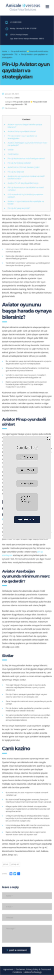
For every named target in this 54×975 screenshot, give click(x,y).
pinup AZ (15, 864)
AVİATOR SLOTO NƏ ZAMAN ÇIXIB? (24, 167)
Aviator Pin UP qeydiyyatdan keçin (23, 183)
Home (4, 51)
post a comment (18, 950)
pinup (5, 864)
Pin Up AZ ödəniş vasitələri (19, 163)
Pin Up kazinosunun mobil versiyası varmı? (26, 158)
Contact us (27, 447)
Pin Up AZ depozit (16, 172)
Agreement (8, 969)
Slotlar (11, 150)
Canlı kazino (13, 154)
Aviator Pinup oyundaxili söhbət (22, 131)
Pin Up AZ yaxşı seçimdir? (19, 208)
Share (4, 874)
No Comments (11, 108)
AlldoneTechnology (33, 972)
